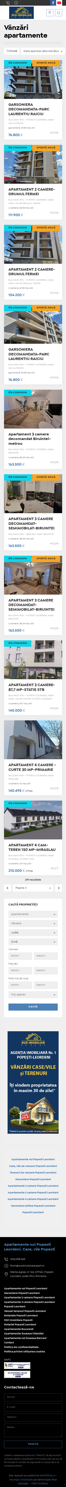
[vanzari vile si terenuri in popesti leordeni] (33, 1033)
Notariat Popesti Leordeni (20, 1325)
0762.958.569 (8, 3)
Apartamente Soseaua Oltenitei (23, 1334)
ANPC (7, 1360)
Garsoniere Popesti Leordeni (33, 1179)
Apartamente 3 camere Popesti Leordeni (29, 1302)
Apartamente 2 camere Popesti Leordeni (29, 1298)
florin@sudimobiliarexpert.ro (16, 3)
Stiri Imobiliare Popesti (18, 1320)
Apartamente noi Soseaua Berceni (25, 1338)
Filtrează (12, 51)
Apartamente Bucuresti (18, 1329)
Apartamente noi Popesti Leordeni (25, 1289)
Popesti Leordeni (14, 1307)
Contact (9, 1343)
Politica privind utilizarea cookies (24, 1352)
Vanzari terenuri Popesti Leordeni (25, 1311)
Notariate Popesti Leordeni (21, 1316)
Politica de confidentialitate (21, 1347)
